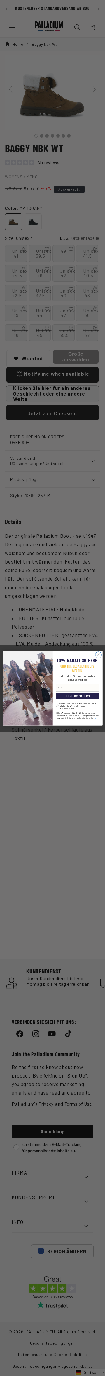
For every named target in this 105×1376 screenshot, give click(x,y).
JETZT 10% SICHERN (78, 696)
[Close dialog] (98, 654)
